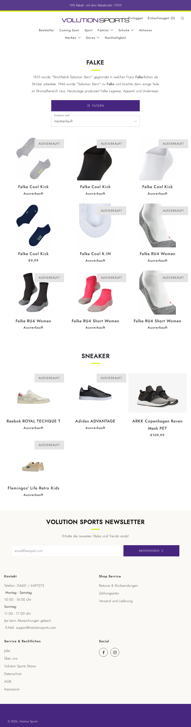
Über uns (10, 658)
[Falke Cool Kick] (33, 158)
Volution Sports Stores (20, 666)
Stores (90, 37)
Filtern (98, 105)
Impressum (12, 689)
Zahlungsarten (109, 593)
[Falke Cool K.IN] (95, 225)
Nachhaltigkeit (115, 37)
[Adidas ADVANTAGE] (95, 393)
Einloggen (135, 18)
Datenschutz (13, 673)
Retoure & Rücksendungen (118, 585)
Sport (88, 30)
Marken (70, 37)
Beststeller (46, 30)
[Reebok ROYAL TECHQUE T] (33, 393)
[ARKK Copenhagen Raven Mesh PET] (157, 393)
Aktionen (145, 30)
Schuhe (124, 30)
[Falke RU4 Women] (157, 225)
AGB (7, 681)
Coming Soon (69, 30)
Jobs (7, 650)
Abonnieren (149, 550)
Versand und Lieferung (116, 601)
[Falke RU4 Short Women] (95, 292)
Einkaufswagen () (161, 18)
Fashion (103, 30)
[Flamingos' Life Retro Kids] (33, 460)
